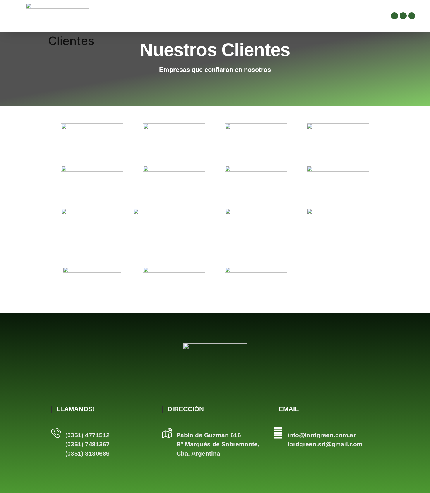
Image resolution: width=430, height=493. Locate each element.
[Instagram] (403, 15)
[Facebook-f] (394, 15)
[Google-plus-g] (411, 15)
